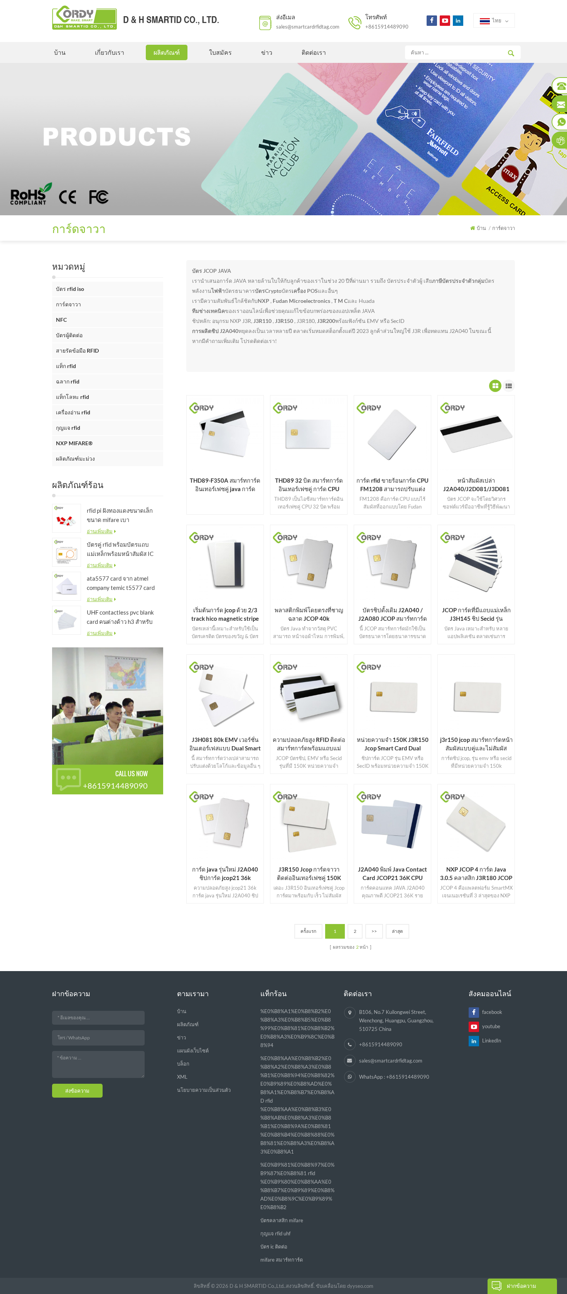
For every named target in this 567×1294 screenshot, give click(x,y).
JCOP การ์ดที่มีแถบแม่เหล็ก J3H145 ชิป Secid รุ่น (476, 614)
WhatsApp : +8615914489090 (394, 1077)
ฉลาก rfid (67, 381)
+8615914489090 (386, 27)
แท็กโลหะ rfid (72, 397)
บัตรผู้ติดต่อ (69, 335)
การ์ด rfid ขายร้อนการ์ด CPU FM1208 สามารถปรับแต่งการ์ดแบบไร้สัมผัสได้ (392, 485)
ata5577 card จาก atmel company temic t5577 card (121, 583)
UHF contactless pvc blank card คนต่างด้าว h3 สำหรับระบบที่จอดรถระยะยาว (120, 617)
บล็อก (183, 1064)
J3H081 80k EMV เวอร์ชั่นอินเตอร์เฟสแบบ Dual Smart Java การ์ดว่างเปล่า (225, 744)
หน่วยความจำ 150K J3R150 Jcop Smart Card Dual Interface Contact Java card (392, 744)
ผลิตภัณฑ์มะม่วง (75, 458)
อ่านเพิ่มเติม (100, 531)
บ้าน (60, 52)
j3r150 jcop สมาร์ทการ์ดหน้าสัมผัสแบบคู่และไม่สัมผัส (476, 744)
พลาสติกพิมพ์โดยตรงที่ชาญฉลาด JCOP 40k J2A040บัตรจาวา (309, 614)
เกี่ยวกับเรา (109, 52)
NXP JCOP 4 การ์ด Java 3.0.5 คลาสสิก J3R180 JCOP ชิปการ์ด (476, 874)
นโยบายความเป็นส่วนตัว (204, 1090)
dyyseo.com (360, 1286)
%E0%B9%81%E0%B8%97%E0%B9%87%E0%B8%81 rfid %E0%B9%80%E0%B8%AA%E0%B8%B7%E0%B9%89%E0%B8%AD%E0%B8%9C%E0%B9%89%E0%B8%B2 (297, 1186)
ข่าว (266, 52)
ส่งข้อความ (77, 1091)
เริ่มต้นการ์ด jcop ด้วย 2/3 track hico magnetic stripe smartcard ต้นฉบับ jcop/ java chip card (225, 614)
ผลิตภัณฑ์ (167, 52)
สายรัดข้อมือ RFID (77, 350)
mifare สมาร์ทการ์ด (281, 1260)
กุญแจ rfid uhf (275, 1233)
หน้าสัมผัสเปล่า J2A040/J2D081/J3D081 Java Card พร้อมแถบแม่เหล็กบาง (476, 485)
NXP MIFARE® (74, 443)
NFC (61, 319)
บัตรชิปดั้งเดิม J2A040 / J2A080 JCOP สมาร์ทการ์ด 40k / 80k (392, 614)
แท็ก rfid (66, 366)
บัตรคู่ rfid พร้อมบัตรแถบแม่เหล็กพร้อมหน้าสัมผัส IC (120, 549)
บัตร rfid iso (70, 288)
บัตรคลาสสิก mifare (281, 1220)
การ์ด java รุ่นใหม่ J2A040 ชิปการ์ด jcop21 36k (225, 873)
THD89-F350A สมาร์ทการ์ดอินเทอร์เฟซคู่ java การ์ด (225, 484)
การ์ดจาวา (68, 304)
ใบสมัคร (220, 52)
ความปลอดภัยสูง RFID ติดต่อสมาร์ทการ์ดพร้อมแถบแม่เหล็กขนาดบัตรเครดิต (309, 744)
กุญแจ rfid (68, 427)
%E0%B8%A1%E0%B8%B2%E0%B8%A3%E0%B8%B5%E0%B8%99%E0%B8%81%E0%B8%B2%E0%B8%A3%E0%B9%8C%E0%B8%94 (297, 1028)
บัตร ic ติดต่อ (273, 1246)
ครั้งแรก (308, 931)
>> (374, 931)
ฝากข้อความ (521, 1285)
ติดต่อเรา (314, 52)
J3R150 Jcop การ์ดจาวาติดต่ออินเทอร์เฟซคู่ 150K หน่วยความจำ (309, 874)
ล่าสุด (397, 931)
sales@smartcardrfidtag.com (307, 27)
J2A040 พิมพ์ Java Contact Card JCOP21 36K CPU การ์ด (392, 874)
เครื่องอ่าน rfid (73, 412)
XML (182, 1077)
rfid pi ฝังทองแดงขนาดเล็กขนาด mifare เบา (120, 515)
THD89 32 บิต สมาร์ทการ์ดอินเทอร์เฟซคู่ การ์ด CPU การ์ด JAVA (309, 485)
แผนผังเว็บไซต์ (193, 1050)
